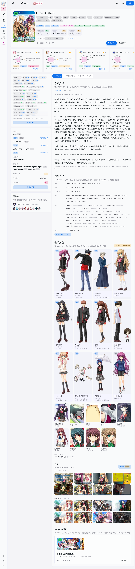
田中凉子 (85, 208)
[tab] (57, 76)
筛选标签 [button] (31, 122)
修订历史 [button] (31, 187)
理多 (67, 217)
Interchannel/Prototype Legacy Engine (29, 167)
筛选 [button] (125, 466)
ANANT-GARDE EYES (90, 198)
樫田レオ (100, 183)
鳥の (83, 187)
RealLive (33, 169)
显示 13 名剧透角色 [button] (124, 245)
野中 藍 (87, 220)
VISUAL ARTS (20, 141)
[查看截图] (63, 478)
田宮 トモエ (70, 223)
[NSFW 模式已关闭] (3, 9)
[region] (83, 19)
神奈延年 (91, 205)
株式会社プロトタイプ (23, 149)
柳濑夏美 (69, 208)
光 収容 (77, 201)
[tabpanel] (92, 323)
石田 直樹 (117, 195)
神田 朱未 (103, 217)
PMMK (120, 198)
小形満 (81, 217)
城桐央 (84, 183)
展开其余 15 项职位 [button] (64, 234)
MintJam (69, 198)
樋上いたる (70, 187)
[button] (13, 3)
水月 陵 (109, 198)
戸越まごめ (70, 195)
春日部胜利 (76, 183)
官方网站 (57, 166)
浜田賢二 (85, 214)
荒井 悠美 (69, 226)
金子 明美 (101, 223)
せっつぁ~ (69, 201)
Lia (100, 208)
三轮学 (124, 195)
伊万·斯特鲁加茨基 (60, 457)
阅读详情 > (36, 69)
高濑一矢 (93, 195)
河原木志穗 (111, 205)
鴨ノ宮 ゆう (94, 226)
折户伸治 (78, 195)
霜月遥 (72, 230)
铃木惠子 (69, 211)
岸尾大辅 (69, 214)
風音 (99, 214)
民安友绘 (95, 211)
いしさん (77, 198)
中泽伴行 (101, 195)
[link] (3, 14)
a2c (115, 198)
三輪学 (84, 201)
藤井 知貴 (91, 183)
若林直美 (69, 205)
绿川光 (119, 217)
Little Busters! (18, 160)
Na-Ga (77, 187)
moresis (103, 198)
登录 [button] (130, 3)
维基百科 (125, 166)
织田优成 (109, 211)
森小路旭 (117, 214)
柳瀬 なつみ (70, 220)
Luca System (19, 169)
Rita (67, 230)
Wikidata (57, 169)
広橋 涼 (103, 220)
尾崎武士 (109, 195)
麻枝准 (68, 183)
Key (16, 134)
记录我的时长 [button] (72, 38)
